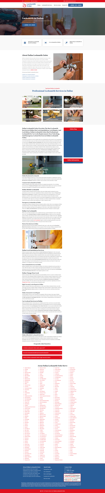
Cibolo (71, 406)
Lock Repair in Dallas (52, 119)
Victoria (26, 386)
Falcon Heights (58, 441)
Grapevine (57, 411)
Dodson (71, 374)
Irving (56, 389)
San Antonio (27, 433)
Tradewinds (27, 392)
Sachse (26, 441)
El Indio (56, 452)
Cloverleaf (72, 403)
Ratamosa (27, 458)
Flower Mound (58, 430)
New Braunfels (43, 406)
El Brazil (57, 455)
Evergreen (57, 442)
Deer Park (72, 381)
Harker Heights (58, 403)
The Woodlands (28, 399)
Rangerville (27, 459)
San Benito (27, 431)
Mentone (42, 424)
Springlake (27, 413)
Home (39, 5)
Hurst (56, 395)
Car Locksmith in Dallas (31, 106)
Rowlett (26, 442)
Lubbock (41, 431)
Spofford (26, 416)
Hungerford (57, 399)
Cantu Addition (73, 417)
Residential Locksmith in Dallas (73, 118)
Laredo (41, 458)
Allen (71, 450)
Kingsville (57, 383)
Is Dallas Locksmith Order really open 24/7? (34, 348)
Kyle (56, 381)
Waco (26, 383)
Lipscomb (42, 450)
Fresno (56, 425)
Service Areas (57, 5)
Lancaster (42, 459)
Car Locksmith (47, 471)
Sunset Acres (27, 408)
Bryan (71, 424)
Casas (71, 413)
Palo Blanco (42, 391)
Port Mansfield (43, 378)
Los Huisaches (43, 441)
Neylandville (42, 405)
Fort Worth (57, 427)
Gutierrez (57, 406)
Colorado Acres (73, 399)
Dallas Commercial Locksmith (73, 106)
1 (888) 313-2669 (76, 5)
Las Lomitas (42, 456)
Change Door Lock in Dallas (52, 106)
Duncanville (72, 369)
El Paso (56, 450)
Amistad (72, 442)
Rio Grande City (28, 453)
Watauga (26, 381)
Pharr (41, 383)
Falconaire (57, 439)
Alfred (71, 452)
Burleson (72, 420)
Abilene (71, 455)
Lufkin (41, 430)
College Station (73, 402)
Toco (26, 394)
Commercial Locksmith (49, 476)
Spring (26, 414)
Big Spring (72, 430)
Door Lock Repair (48, 474)
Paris (41, 389)
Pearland (42, 386)
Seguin (26, 424)
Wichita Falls (28, 372)
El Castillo (57, 453)
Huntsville (57, 397)
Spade (26, 417)
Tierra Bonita (27, 397)
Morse (41, 411)
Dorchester (72, 371)
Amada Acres (73, 447)
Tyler (26, 391)
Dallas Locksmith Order (59, 491)
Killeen (56, 385)
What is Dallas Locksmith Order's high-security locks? (36, 357)
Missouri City (43, 414)
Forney (56, 428)
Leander (41, 453)
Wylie (26, 371)
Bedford (71, 431)
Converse (72, 394)
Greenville (57, 410)
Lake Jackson (58, 369)
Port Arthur (42, 380)
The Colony (27, 400)
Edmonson (57, 456)
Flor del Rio (57, 433)
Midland (41, 420)
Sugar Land (27, 411)
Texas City (27, 402)
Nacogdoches (42, 408)
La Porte (56, 372)
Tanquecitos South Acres (30, 406)
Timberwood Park (28, 395)
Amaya (71, 444)
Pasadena (42, 388)
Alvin (71, 448)
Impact (56, 391)
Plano (41, 381)
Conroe (71, 395)
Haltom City (57, 405)
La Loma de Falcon (59, 375)
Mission (41, 417)
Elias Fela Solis (58, 447)
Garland (56, 419)
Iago (56, 392)
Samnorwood (27, 436)
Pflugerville (42, 385)
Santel (26, 427)
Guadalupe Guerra (59, 408)
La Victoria (57, 371)
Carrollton (72, 414)
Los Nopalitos (43, 438)
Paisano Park (43, 392)
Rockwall (27, 450)
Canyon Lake (73, 416)
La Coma (57, 378)
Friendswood (57, 424)
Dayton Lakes (73, 383)
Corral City (72, 388)
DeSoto (71, 375)
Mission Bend (43, 416)
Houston (57, 400)
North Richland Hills (44, 400)
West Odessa (27, 375)
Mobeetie (42, 413)
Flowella (57, 431)
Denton (71, 377)
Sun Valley (27, 410)
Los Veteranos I (43, 436)
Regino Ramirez (28, 456)
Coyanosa (72, 386)
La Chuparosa (58, 380)
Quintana (42, 371)
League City (42, 455)
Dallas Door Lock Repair (31, 119)
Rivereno (27, 452)
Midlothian (42, 419)
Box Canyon (72, 427)
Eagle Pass (72, 367)
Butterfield (72, 419)
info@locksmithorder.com (70, 1)
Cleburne (72, 405)
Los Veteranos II (43, 434)
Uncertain (27, 389)
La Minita (57, 374)
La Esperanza (58, 377)
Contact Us (64, 5)
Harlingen (57, 402)
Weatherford (27, 378)
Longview (42, 444)
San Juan (27, 430)
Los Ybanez (42, 433)
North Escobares (43, 402)
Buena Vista (72, 422)
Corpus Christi (73, 389)
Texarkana (27, 403)
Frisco (56, 422)
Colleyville (72, 400)
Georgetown (57, 417)
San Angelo (27, 434)
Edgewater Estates (59, 459)
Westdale (27, 374)
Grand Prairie (58, 413)
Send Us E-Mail (69, 472)
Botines (71, 428)
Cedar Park (72, 410)
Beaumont (72, 433)
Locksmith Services (47, 5)
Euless (56, 444)
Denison (72, 378)
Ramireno (42, 369)
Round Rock (27, 445)
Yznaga (26, 369)
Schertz (26, 425)
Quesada (41, 372)
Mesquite (42, 422)
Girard (56, 416)
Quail (41, 374)
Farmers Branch (58, 436)
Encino (56, 445)
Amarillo (72, 445)
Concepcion (72, 397)
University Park (28, 388)
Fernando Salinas (58, 434)
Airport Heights (73, 453)
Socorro (26, 420)
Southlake (27, 419)
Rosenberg (27, 447)
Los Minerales (43, 439)
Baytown (72, 434)
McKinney (42, 425)
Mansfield (42, 428)
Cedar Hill (72, 411)
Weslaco (26, 377)
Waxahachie (27, 380)
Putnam (41, 375)
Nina (41, 403)
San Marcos (27, 428)
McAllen (41, 427)
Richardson (27, 455)
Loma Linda (42, 447)
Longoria (42, 445)
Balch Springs (73, 436)
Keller (56, 388)
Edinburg (57, 458)
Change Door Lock (48, 469)
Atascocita (72, 439)
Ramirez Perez (43, 367)
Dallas (71, 385)
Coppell (71, 392)
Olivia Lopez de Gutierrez (45, 395)
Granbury (57, 414)
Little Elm (42, 448)
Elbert (56, 448)
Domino (71, 372)
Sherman (27, 422)
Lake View (57, 367)
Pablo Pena (42, 394)
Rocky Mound (28, 448)
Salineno (27, 438)
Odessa (41, 397)
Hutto (56, 394)
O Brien (41, 399)
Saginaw (26, 439)
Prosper (41, 377)
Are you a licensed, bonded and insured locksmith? (36, 352)
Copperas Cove (73, 391)
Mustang (42, 410)
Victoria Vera (27, 385)
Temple (26, 405)
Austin (71, 438)
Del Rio (71, 380)
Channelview (73, 408)
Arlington (72, 441)
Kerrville (57, 386)
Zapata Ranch (28, 367)
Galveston (57, 420)
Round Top (27, 444)
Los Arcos (42, 442)
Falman (56, 438)
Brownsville (72, 425)
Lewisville (42, 452)
